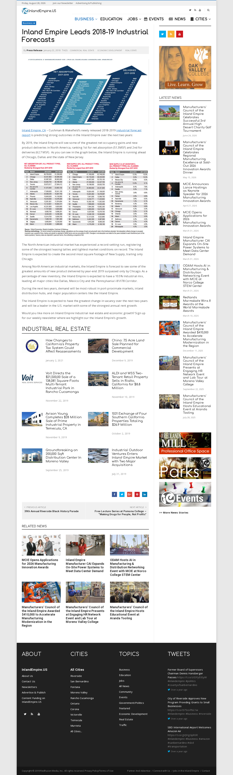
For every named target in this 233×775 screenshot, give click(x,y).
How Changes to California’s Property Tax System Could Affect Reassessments (63, 346)
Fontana (75, 687)
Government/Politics (131, 702)
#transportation (177, 746)
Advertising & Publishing (88, 3)
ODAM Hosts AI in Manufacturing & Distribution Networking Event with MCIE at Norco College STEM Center (128, 567)
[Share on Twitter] (122, 494)
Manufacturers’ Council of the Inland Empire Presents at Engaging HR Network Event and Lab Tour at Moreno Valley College (85, 614)
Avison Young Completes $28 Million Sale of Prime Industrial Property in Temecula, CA (64, 421)
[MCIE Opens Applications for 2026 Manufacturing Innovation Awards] (41, 545)
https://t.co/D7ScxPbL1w (183, 710)
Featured (124, 708)
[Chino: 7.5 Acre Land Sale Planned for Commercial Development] (98, 346)
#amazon (204, 738)
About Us (27, 676)
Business (28, 23)
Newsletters (29, 687)
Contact (206, 770)
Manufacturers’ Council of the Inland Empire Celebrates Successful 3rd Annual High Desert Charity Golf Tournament (197, 118)
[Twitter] (190, 10)
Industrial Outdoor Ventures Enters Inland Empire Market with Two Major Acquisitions (129, 457)
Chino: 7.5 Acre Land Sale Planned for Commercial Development (128, 346)
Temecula (76, 720)
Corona (74, 709)
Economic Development (110, 50)
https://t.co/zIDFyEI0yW (192, 677)
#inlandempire (176, 681)
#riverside (205, 713)
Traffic (123, 725)
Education (125, 675)
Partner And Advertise (138, 770)
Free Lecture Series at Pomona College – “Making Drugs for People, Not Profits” (120, 513)
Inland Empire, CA (34, 130)
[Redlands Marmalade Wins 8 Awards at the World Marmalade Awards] (169, 302)
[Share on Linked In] (144, 494)
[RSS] (195, 10)
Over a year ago (179, 689)
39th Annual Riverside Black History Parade (51, 511)
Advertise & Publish (34, 692)
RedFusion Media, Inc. (51, 770)
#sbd (190, 742)
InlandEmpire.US (34, 670)
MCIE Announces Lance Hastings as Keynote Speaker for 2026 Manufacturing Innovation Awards (197, 192)
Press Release (34, 50)
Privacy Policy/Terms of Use (99, 770)
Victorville (76, 714)
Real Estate (131, 50)
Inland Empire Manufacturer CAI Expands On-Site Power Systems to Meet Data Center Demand (85, 565)
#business (192, 713)
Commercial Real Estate (82, 50)
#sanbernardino (177, 742)
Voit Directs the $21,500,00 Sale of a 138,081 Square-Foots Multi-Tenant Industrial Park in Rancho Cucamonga (62, 383)
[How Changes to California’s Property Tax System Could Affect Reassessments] (32, 346)
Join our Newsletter (63, 3)
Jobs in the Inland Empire (186, 770)
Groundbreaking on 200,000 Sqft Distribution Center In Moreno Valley (63, 455)
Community (126, 691)
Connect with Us (161, 770)
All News (124, 686)
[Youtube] (200, 10)
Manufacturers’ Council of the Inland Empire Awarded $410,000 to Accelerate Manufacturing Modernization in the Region (41, 616)
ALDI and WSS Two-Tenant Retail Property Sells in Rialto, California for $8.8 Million (130, 381)
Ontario (74, 703)
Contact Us (28, 681)
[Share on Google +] (129, 494)
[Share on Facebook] (114, 494)
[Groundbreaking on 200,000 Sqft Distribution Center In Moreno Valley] (32, 455)
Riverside (76, 676)
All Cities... (76, 731)
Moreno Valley (79, 692)
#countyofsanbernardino (182, 685)
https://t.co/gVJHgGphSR (183, 735)
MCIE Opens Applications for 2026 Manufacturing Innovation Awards (40, 563)
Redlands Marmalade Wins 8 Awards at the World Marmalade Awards (197, 304)
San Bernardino (79, 681)
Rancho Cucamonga (82, 698)
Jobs (121, 680)
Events (123, 697)
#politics (191, 681)
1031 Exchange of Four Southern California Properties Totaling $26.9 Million (129, 419)
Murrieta (75, 725)
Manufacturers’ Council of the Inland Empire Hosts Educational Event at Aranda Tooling (129, 612)
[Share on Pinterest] (137, 494)
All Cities (77, 670)
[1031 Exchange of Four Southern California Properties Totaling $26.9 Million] (98, 419)
